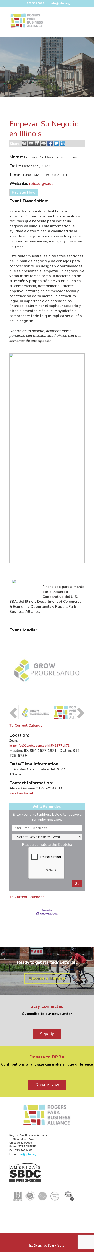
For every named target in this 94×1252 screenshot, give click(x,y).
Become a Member (47, 978)
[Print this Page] (24, 143)
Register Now (23, 192)
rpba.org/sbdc (41, 183)
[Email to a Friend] (31, 143)
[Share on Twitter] (56, 143)
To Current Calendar (26, 725)
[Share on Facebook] (50, 143)
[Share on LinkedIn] (62, 143)
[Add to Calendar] (37, 143)
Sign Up (47, 1034)
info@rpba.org (27, 1154)
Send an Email (21, 793)
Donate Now (47, 1084)
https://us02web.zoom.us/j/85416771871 (39, 745)
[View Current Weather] (43, 143)
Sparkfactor (57, 1245)
